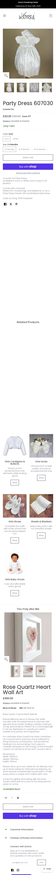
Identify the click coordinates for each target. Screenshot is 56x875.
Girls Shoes (14, 521)
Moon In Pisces (9, 708)
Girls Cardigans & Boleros (15, 462)
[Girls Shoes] (15, 506)
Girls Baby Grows (14, 579)
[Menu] (4, 15)
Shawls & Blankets (41, 521)
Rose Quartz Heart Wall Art (27, 689)
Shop (14, 482)
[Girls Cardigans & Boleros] (15, 446)
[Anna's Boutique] (27, 16)
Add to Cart (28, 157)
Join (41, 862)
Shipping (6, 121)
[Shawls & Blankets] (41, 506)
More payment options (28, 173)
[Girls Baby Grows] (15, 563)
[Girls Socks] (41, 446)
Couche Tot (8, 109)
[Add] (18, 798)
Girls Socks (41, 461)
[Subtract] (6, 798)
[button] (50, 15)
